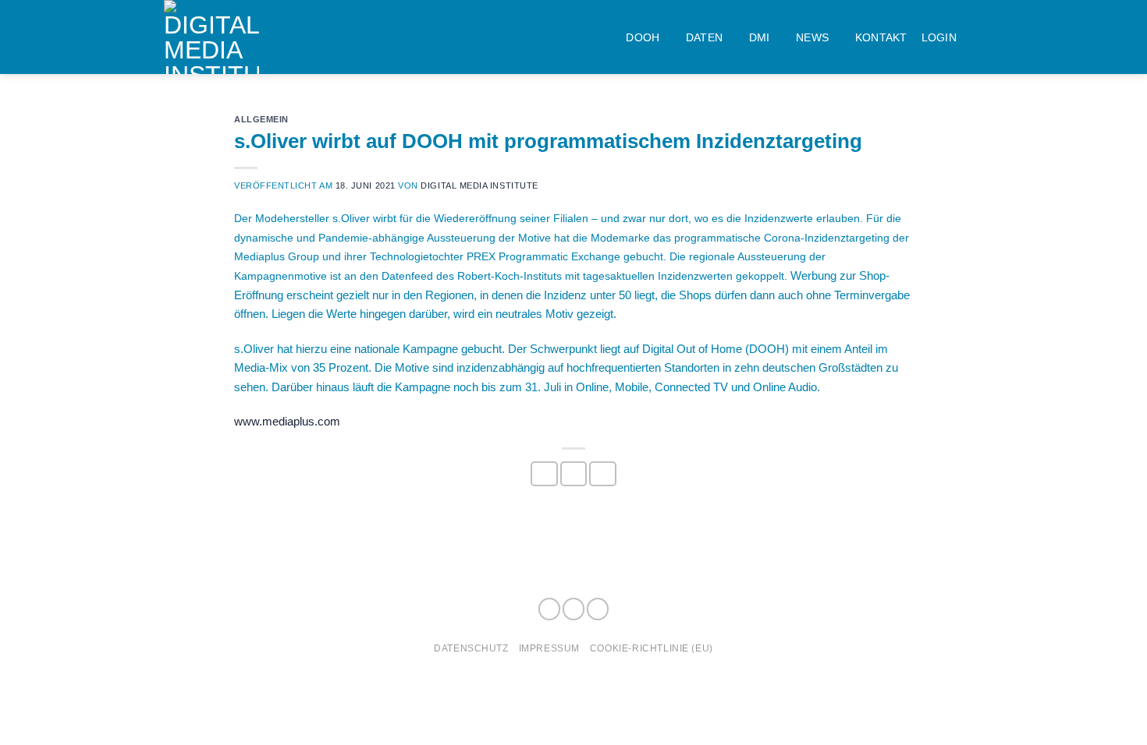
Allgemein (261, 119)
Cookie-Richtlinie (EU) (651, 648)
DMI (759, 37)
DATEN (704, 37)
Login (939, 37)
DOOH (642, 37)
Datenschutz (471, 648)
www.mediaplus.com (287, 421)
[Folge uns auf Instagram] (573, 609)
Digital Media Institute (479, 185)
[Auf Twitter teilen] (573, 473)
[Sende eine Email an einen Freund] (602, 473)
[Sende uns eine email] (598, 609)
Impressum (549, 648)
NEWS (812, 37)
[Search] (977, 37)
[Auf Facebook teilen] (544, 473)
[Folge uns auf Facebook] (549, 609)
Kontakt (881, 37)
